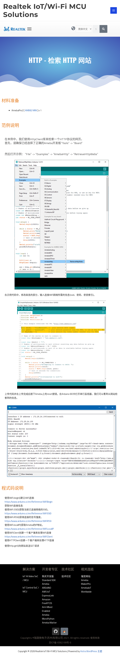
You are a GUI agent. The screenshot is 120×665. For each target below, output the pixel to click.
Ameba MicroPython (48, 617)
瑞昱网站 (85, 576)
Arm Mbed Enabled (47, 609)
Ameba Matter (49, 622)
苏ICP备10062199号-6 (60, 642)
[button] (29, 28)
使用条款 (95, 638)
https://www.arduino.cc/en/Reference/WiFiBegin (28, 502)
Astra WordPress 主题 (91, 651)
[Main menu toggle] (113, 10)
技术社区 (66, 576)
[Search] (103, 29)
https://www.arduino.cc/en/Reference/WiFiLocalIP (29, 529)
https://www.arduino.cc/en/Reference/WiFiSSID (28, 513)
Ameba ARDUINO (46, 586)
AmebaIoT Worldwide (86, 589)
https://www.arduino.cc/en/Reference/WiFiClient (29, 536)
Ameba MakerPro (86, 582)
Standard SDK (49, 580)
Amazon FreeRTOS (47, 601)
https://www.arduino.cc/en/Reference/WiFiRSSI (28, 521)
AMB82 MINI (31, 110)
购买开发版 (48, 576)
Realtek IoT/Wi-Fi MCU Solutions (45, 10)
